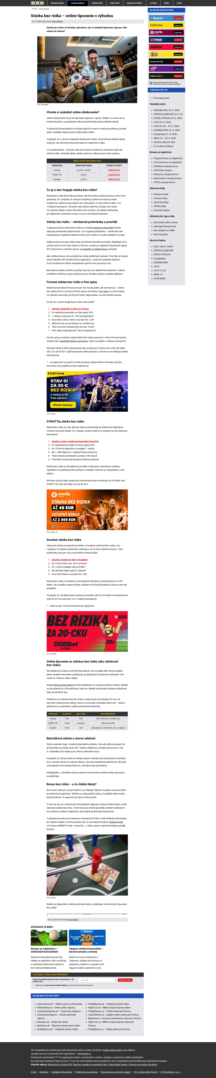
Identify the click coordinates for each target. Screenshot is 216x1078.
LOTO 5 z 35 (160, 270)
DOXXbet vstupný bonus (166, 166)
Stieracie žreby (161, 194)
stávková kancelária (63, 685)
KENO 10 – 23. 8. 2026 (165, 138)
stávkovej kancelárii (103, 227)
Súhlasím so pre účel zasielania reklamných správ (64, 985)
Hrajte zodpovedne (87, 913)
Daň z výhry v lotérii (163, 246)
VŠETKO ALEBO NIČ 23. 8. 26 (168, 114)
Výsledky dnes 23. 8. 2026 (167, 110)
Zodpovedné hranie (117, 1064)
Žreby (167, 3)
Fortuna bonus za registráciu (168, 162)
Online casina (57, 3)
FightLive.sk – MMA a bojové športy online (109, 1007)
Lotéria (153, 3)
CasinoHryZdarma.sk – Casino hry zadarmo (59, 1011)
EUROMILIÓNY (161, 262)
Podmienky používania (86, 1072)
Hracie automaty (135, 3)
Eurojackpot (160, 258)
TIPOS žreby (160, 206)
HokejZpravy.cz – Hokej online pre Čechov (109, 1029)
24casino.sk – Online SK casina (52, 1022)
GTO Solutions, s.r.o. (171, 1072)
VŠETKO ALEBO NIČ (164, 250)
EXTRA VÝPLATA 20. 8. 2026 (168, 118)
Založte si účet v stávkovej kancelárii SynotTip (75, 441)
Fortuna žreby (161, 198)
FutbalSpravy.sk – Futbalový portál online (108, 1004)
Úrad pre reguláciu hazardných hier (90, 1064)
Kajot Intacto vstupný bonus (167, 178)
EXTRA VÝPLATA (162, 254)
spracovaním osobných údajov (56, 985)
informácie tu (84, 1053)
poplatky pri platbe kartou (95, 249)
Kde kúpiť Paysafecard (165, 226)
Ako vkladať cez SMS (164, 230)
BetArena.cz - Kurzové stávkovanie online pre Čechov (114, 1018)
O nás (179, 3)
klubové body (116, 822)
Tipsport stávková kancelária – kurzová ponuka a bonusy (86, 950)
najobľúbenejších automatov (74, 341)
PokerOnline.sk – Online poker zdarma (56, 1007)
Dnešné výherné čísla (164, 142)
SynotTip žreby (161, 202)
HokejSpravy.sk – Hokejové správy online (57, 1029)
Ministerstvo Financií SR (60, 1064)
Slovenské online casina (166, 222)
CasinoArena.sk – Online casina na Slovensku (59, 1004)
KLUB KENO (160, 278)
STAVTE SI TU (114, 170)
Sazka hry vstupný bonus (166, 174)
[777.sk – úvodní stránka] (37, 3)
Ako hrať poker (161, 234)
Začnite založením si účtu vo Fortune (70, 309)
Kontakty (44, 1072)
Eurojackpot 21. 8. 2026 (165, 134)
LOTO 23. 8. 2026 (162, 122)
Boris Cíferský (57, 21)
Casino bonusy (78, 3)
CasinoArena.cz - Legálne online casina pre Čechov (113, 1014)
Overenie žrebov (162, 210)
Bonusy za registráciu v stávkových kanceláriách (44, 950)
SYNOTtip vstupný (163, 170)
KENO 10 (158, 274)
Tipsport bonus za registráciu (168, 158)
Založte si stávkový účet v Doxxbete (70, 559)
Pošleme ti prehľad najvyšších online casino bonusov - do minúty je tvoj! (53, 980)
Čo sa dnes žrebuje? (164, 146)
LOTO (156, 266)
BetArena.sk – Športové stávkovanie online (58, 1025)
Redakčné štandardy (62, 1072)
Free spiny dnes (161, 98)
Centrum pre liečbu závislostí (142, 1064)
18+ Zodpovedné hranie (145, 1072)
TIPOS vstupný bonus (164, 182)
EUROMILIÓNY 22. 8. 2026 (167, 130)
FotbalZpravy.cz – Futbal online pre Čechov (109, 1011)
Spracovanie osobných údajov (116, 1072)
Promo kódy (97, 3)
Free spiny (115, 3)
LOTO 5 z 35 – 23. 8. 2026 (166, 126)
